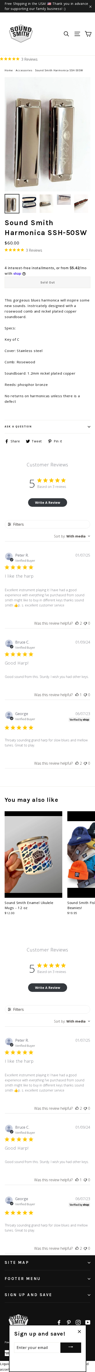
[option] (47, 134)
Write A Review (47, 502)
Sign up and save (28, 1294)
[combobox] (72, 536)
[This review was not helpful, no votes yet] (85, 623)
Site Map (17, 1262)
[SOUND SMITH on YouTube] (87, 1322)
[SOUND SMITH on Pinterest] (68, 1322)
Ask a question (18, 426)
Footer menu (23, 1278)
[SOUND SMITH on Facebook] (59, 1322)
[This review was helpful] (77, 623)
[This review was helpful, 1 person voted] (77, 694)
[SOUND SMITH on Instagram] (78, 1322)
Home (9, 70)
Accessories (24, 70)
